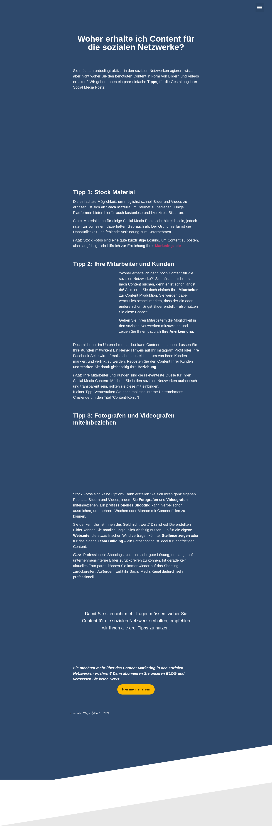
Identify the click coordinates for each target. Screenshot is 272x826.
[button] (260, 7)
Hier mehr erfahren (136, 689)
